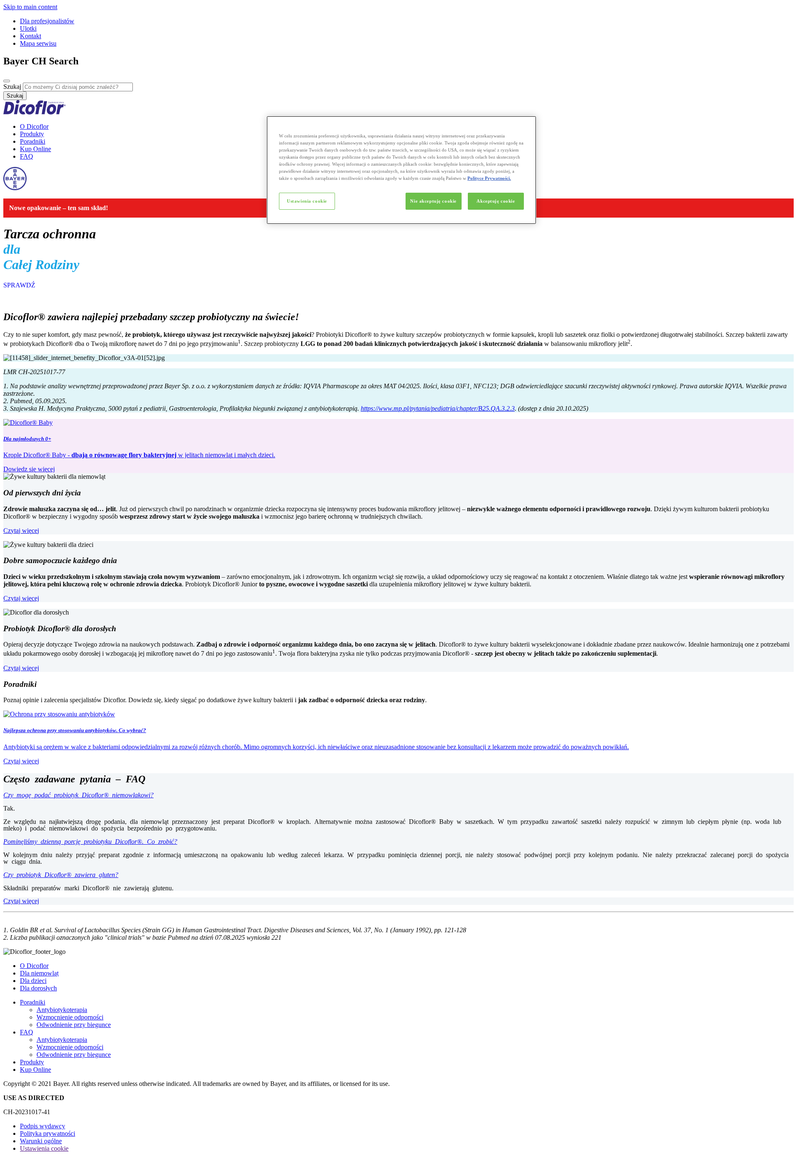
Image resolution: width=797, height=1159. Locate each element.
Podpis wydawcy (42, 1126)
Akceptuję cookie (496, 200)
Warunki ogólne (41, 1140)
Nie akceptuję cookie (433, 200)
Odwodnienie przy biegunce (74, 1024)
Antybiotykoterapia (62, 1009)
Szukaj (12, 86)
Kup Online (35, 148)
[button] (398, 817)
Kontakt (30, 35)
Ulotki (28, 28)
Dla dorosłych (38, 988)
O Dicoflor (34, 126)
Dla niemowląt (39, 973)
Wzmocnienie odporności (70, 1017)
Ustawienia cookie (307, 200)
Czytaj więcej (21, 530)
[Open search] (6, 81)
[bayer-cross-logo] (15, 187)
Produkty (32, 133)
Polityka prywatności (47, 1133)
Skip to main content (30, 6)
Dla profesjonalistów (47, 21)
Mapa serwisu (38, 43)
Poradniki (32, 141)
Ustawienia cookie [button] (44, 1148)
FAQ (26, 156)
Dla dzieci (33, 980)
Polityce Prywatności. (489, 178)
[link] (398, 446)
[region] (401, 170)
